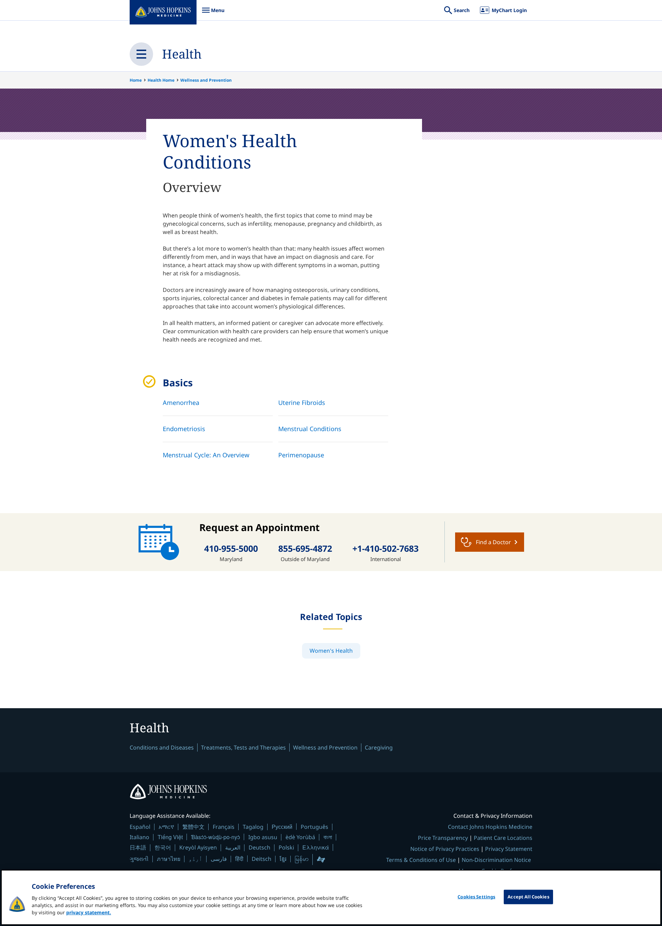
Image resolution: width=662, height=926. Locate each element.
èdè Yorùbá (300, 837)
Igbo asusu (262, 837)
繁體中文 (193, 827)
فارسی (219, 859)
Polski (286, 847)
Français (223, 827)
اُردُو (195, 859)
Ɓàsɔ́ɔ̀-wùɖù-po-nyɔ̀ (215, 837)
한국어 (162, 847)
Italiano (139, 837)
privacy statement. (88, 912)
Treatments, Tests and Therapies (243, 747)
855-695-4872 (305, 548)
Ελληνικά (315, 847)
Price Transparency (443, 838)
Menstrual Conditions (309, 429)
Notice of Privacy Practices (444, 849)
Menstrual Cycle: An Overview (206, 455)
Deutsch (259, 847)
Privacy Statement (508, 849)
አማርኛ (166, 827)
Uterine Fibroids (301, 402)
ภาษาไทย (168, 859)
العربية (232, 847)
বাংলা (327, 837)
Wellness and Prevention (206, 80)
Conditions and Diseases (162, 747)
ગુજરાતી (139, 859)
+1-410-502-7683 (385, 548)
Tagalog (253, 827)
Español (140, 827)
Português (314, 827)
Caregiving (379, 747)
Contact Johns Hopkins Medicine (490, 827)
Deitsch (261, 859)
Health (182, 53)
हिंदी (239, 859)
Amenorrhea (181, 402)
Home (136, 80)
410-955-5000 (231, 548)
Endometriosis (184, 429)
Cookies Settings (476, 897)
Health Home (161, 80)
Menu (213, 13)
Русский (282, 827)
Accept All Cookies (528, 897)
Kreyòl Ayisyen (198, 847)
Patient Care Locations (503, 838)
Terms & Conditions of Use (421, 860)
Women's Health (331, 650)
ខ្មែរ (283, 859)
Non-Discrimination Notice (496, 860)
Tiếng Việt (170, 837)
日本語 (138, 847)
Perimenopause (301, 455)
